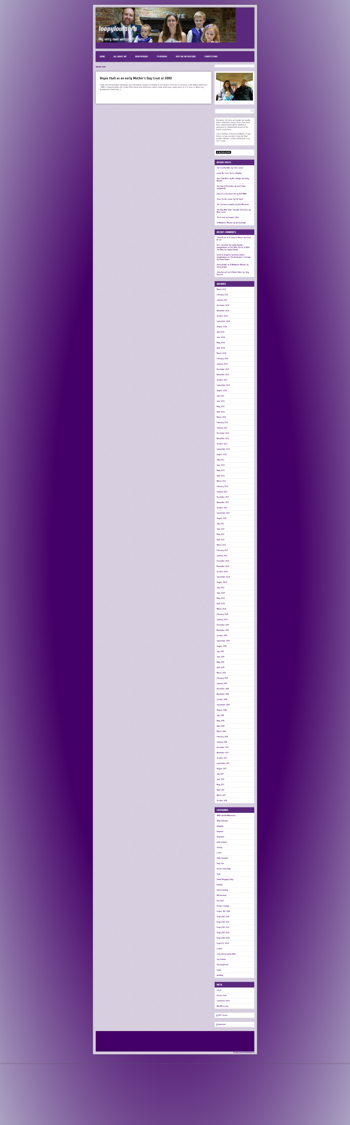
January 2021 (222, 556)
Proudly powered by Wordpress (243, 1052)
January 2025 (222, 300)
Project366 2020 (223, 938)
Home (102, 56)
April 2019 (220, 667)
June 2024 (221, 337)
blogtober (220, 837)
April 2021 (220, 540)
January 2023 (222, 428)
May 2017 (220, 784)
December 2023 (223, 369)
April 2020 (221, 603)
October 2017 (222, 758)
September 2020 (223, 577)
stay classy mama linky (226, 954)
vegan (219, 970)
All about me (120, 56)
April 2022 (221, 476)
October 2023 (222, 380)
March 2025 (221, 289)
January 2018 (222, 742)
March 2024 (221, 353)
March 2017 (221, 795)
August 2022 (222, 454)
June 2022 (221, 465)
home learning (222, 890)
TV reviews (162, 56)
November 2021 (223, 502)
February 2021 (222, 550)
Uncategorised (222, 964)
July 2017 (220, 774)
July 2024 (220, 332)
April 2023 (221, 412)
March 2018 (221, 731)
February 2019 (222, 678)
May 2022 (221, 470)
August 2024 (222, 327)
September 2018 (223, 705)
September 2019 (223, 641)
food (218, 874)
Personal (220, 901)
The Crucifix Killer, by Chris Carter (230, 168)
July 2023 (220, 396)
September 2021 (223, 513)
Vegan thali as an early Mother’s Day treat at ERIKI (136, 78)
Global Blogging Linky (225, 879)
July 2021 (220, 524)
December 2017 (223, 747)
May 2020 (221, 598)
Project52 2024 (223, 943)
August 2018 (222, 710)
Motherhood (221, 895)
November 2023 (223, 374)
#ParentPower (222, 821)
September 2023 (223, 385)
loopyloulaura (117, 29)
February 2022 (222, 486)
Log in (219, 990)
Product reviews (223, 906)
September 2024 (223, 321)
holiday (219, 885)
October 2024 (222, 316)
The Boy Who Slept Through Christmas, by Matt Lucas (234, 211)
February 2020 (222, 614)
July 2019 (220, 651)
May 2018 (220, 721)
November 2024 (223, 311)
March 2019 (221, 673)
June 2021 (220, 529)
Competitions (211, 56)
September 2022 (223, 449)
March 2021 (221, 545)
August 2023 (222, 390)
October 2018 (222, 699)
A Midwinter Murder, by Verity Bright (231, 223)
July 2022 (220, 460)
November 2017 (223, 753)
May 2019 (220, 662)
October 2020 (222, 571)
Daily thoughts (222, 858)
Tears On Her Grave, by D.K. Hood (230, 199)
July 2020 (220, 587)
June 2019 (220, 657)
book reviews (222, 842)
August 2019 (222, 646)
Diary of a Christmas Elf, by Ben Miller (232, 194)
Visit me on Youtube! (186, 56)
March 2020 (221, 609)
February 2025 (222, 295)
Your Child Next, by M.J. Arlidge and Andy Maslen (233, 179)
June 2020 (221, 593)
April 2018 (220, 726)
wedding (220, 975)
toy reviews (221, 959)
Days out (220, 863)
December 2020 (223, 561)
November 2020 (223, 566)
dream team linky (224, 869)
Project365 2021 (223, 922)
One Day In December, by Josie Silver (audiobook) (231, 187)
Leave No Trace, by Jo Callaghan (229, 173)
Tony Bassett (222, 272)
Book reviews (141, 56)
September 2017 (223, 763)
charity (219, 847)
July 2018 (220, 715)
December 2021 (223, 497)
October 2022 (222, 444)
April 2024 (221, 348)
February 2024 (222, 358)
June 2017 (220, 779)
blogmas (220, 831)
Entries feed (221, 995)
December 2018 (223, 689)
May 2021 (220, 534)
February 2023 (222, 422)
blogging (220, 826)
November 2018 (223, 694)
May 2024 (221, 343)
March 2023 (221, 417)
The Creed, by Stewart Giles (228, 217)
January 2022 (222, 492)
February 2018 (222, 737)
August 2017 (222, 769)
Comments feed (223, 1001)
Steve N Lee (221, 237)
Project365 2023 (223, 933)
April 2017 (220, 790)
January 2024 (222, 364)
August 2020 (222, 582)
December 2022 (223, 433)
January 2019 (222, 683)
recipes (219, 948)
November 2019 (223, 630)
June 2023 (221, 401)
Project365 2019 (223, 917)
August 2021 (222, 518)
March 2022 (221, 481)
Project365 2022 (223, 927)
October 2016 (222, 800)
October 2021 (222, 508)
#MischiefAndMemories (226, 815)
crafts (219, 853)
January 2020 (222, 619)
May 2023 (220, 406)
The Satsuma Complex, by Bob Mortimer (233, 204)
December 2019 (223, 625)
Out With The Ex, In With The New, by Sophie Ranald (233, 248)
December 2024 (223, 305)
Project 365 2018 (223, 911)
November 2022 (223, 438)
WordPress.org (222, 1006)
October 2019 (222, 635)
